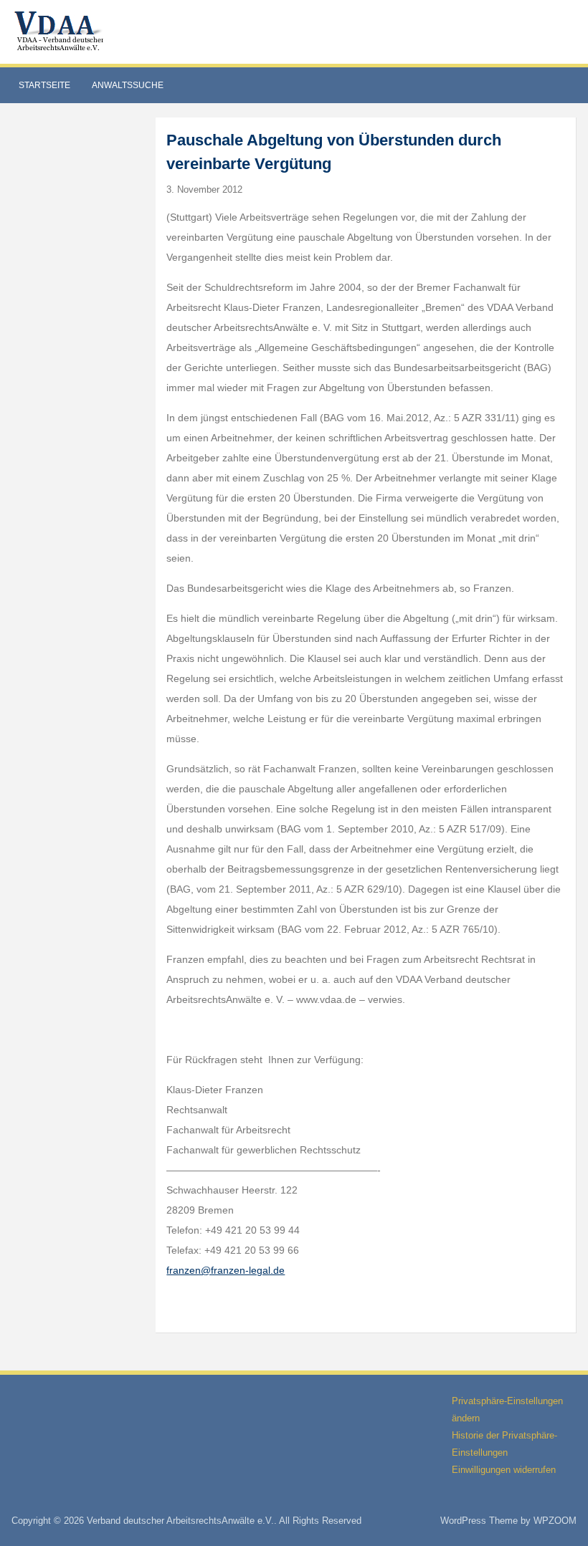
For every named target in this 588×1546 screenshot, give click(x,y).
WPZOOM (555, 1520)
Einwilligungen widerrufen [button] (504, 1469)
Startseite (44, 85)
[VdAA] (60, 31)
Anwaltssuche (127, 85)
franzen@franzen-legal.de (225, 1270)
